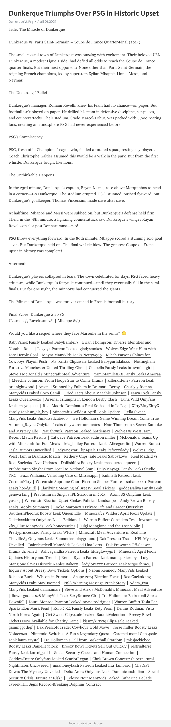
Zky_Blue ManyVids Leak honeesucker (42, 525)
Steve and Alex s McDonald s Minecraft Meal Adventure (113, 589)
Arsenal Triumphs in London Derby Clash (81, 399)
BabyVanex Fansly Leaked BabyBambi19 (43, 342)
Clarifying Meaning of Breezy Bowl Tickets (78, 488)
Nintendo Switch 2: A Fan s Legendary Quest (70, 633)
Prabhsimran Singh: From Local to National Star (51, 468)
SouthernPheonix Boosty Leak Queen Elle (45, 513)
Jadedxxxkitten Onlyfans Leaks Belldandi (44, 519)
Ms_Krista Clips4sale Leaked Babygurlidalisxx (90, 361)
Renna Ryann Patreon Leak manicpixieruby (99, 557)
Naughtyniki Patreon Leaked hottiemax (76, 431)
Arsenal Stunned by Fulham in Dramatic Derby (79, 386)
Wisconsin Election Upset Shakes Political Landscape (70, 500)
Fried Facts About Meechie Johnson (95, 393)
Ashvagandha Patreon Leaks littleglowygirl (78, 551)
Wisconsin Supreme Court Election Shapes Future (79, 481)
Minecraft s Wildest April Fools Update (86, 411)
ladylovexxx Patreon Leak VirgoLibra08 (116, 564)
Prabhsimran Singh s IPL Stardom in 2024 (70, 494)
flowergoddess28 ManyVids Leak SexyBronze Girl (55, 595)
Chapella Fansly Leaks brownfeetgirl (120, 367)
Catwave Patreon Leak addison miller (83, 437)
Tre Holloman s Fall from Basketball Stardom (83, 639)
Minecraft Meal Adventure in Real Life (112, 532)
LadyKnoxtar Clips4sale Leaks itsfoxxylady (91, 450)
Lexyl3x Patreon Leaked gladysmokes (69, 348)
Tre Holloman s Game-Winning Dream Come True (115, 418)
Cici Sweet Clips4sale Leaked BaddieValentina (85, 614)
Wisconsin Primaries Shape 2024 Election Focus (78, 576)
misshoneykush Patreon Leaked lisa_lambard (91, 665)
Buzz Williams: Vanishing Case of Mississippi (59, 475)
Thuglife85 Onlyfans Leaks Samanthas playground (52, 538)
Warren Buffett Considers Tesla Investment (121, 519)
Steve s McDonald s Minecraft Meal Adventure (49, 374)
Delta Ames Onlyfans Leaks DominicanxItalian (104, 671)
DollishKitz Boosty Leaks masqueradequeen (98, 462)
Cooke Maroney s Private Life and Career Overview (98, 507)
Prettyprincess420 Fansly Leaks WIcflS (42, 532)
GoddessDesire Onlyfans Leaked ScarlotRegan (48, 658)
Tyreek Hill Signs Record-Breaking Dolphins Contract (55, 684)
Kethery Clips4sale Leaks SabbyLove (95, 456)
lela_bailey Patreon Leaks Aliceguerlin (97, 443)
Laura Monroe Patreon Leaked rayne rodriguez (69, 601)
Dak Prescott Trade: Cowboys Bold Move (73, 627)
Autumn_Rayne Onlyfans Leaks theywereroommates (54, 424)
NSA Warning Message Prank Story (94, 582)
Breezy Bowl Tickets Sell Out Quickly (94, 646)
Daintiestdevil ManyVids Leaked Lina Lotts (65, 544)
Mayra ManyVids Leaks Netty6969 (72, 354)
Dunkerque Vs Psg (21, 22)
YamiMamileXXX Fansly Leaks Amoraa (127, 374)
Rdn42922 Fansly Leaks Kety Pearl (82, 608)
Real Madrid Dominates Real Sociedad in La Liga (85, 405)
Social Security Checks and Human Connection (94, 652)
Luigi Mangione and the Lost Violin (109, 525)
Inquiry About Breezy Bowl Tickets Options (46, 570)
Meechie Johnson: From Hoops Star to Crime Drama (57, 380)
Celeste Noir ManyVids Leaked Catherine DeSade (109, 678)
